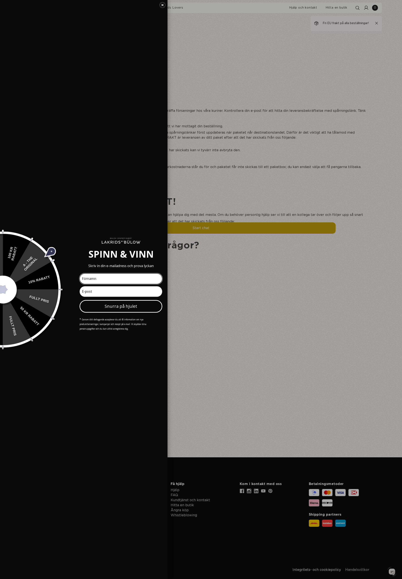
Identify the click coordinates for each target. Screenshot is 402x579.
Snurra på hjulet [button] (121, 306)
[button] (162, 5)
